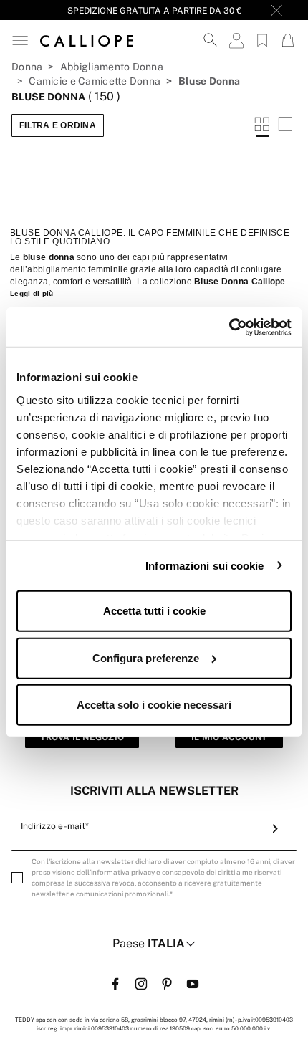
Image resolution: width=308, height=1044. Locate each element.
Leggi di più (31, 293)
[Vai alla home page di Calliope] (86, 40)
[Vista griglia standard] (262, 125)
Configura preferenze (145, 657)
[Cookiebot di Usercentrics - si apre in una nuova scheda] (229, 326)
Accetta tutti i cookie (154, 611)
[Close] (276, 10)
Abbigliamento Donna (111, 66)
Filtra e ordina (57, 125)
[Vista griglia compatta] (285, 125)
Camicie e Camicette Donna (94, 81)
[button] (20, 40)
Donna (26, 66)
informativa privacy (123, 872)
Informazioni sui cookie (204, 565)
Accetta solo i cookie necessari (154, 705)
